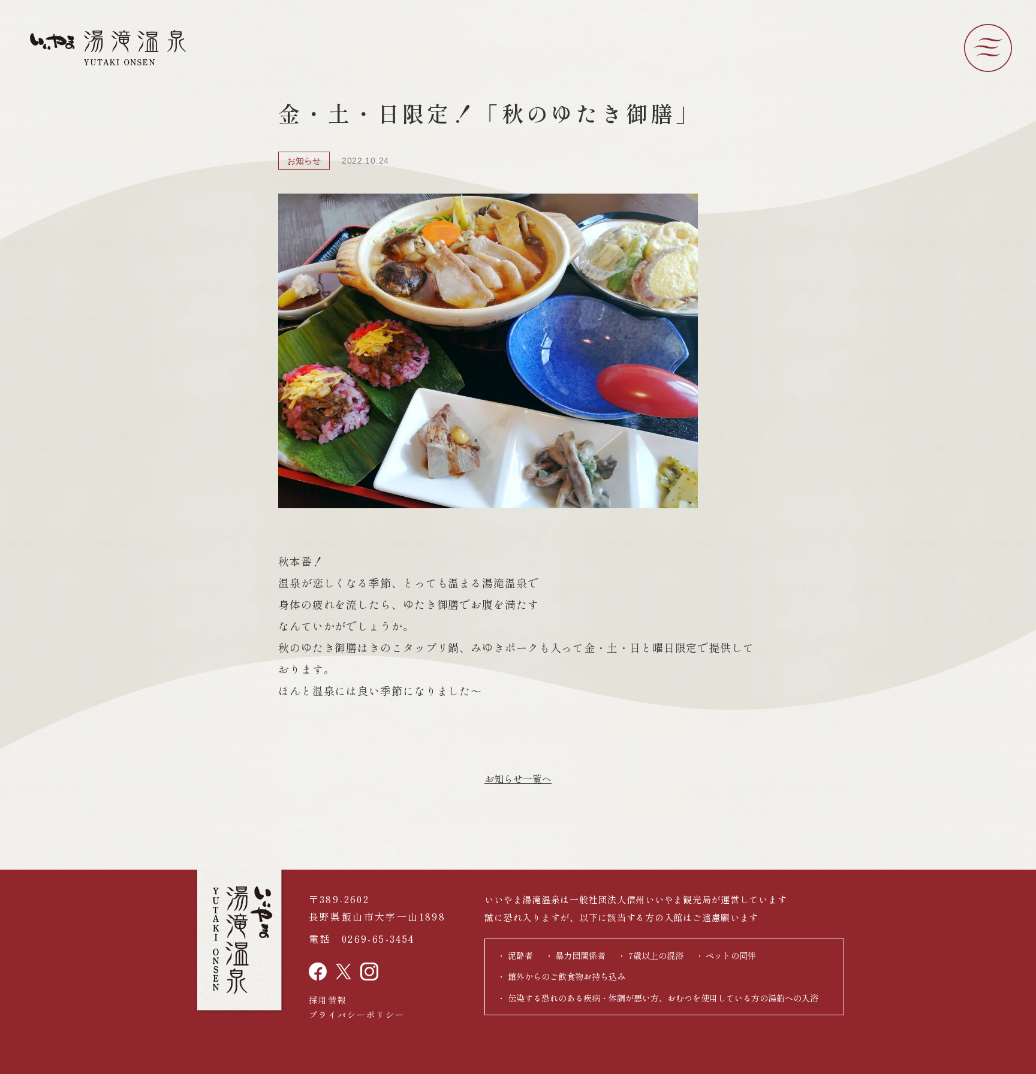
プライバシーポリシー (357, 1015)
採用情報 (328, 1000)
